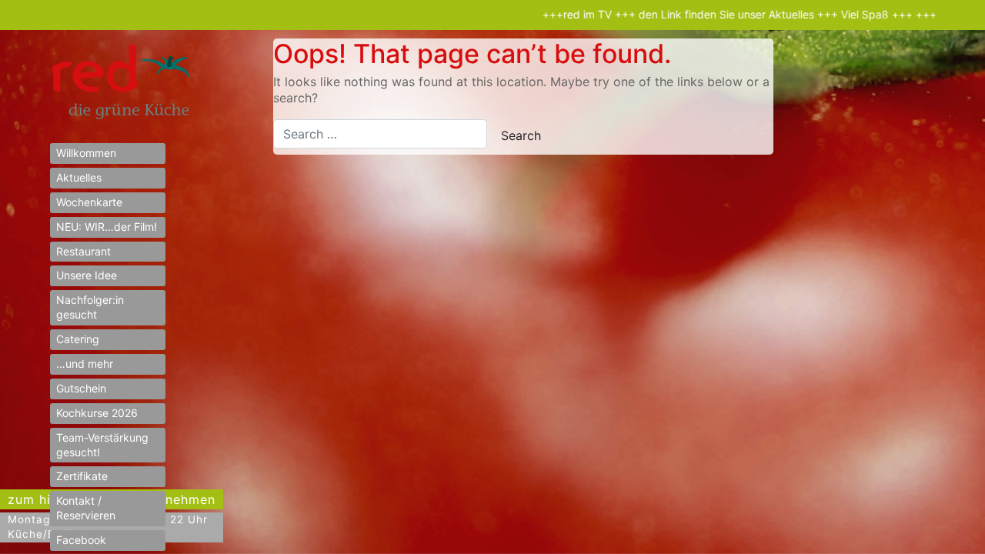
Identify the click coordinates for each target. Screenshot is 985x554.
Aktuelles (79, 177)
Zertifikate (82, 475)
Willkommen (86, 152)
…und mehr (84, 363)
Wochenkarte (89, 202)
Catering (77, 338)
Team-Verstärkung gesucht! (102, 445)
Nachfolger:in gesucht (90, 307)
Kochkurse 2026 (97, 412)
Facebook (81, 539)
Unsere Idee (86, 275)
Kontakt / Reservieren (85, 508)
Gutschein (81, 388)
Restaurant (83, 251)
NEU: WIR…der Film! (106, 226)
